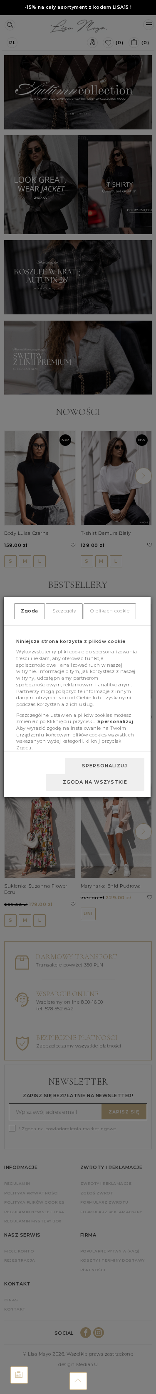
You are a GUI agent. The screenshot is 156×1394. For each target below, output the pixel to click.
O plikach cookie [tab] (109, 611)
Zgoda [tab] (29, 611)
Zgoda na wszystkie (95, 782)
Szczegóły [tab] (64, 611)
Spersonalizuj (104, 766)
